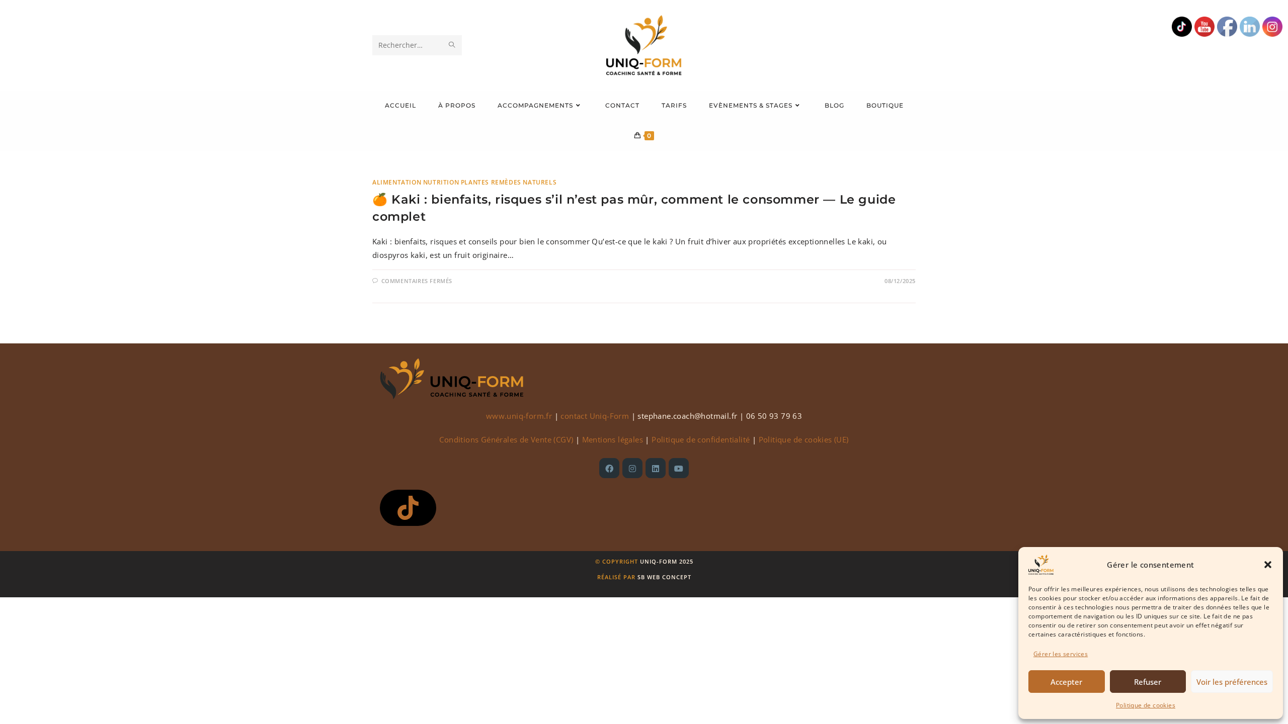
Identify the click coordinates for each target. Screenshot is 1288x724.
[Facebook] (609, 468)
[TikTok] (408, 508)
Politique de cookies (1145, 705)
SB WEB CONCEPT (664, 577)
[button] (1268, 565)
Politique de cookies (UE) (804, 439)
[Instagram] (632, 468)
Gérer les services (1060, 654)
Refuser (1147, 682)
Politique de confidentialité (701, 439)
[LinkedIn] (656, 468)
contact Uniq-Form (594, 416)
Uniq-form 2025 (666, 561)
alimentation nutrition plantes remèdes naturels (464, 182)
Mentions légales (612, 439)
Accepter (1066, 682)
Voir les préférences (1231, 682)
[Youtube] (679, 468)
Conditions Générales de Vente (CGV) (506, 439)
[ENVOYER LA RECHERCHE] (452, 45)
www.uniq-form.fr (519, 416)
